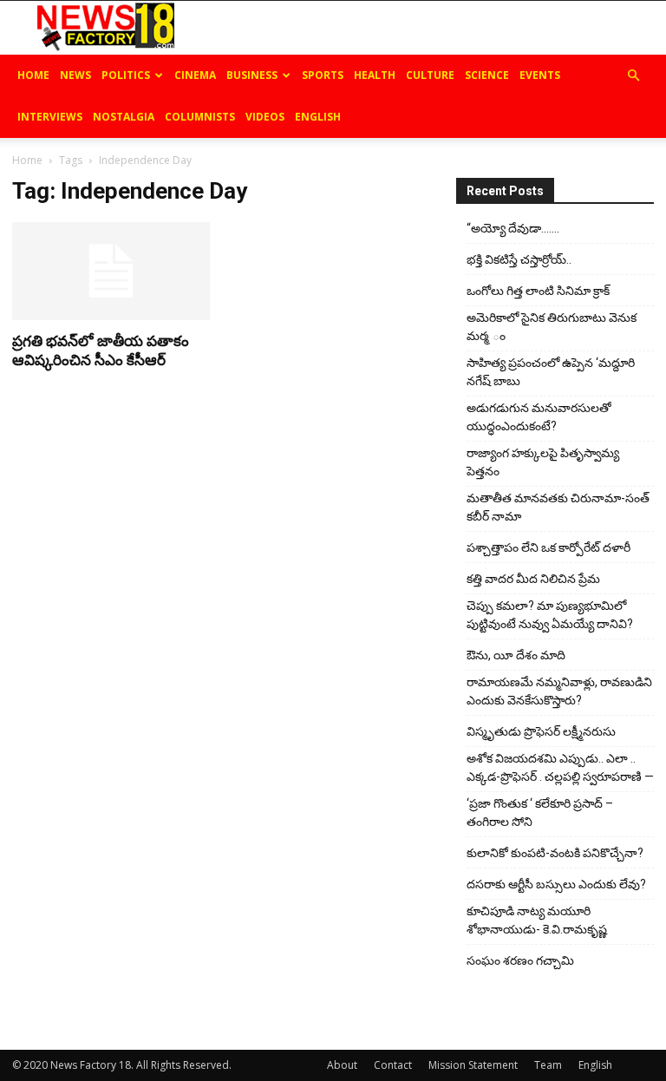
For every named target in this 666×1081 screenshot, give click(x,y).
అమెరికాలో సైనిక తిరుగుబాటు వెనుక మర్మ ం (552, 327)
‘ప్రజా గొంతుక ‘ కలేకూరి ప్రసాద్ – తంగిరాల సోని (540, 812)
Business (252, 75)
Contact (393, 1065)
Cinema (195, 75)
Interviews (49, 116)
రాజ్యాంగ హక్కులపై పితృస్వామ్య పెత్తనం (543, 462)
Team (548, 1065)
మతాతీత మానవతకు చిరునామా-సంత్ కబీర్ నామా (558, 507)
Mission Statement (473, 1065)
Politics (125, 75)
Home (33, 75)
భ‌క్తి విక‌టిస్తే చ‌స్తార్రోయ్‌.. (519, 259)
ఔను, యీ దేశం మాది (516, 655)
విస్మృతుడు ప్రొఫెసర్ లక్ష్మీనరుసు (541, 731)
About (342, 1065)
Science (487, 75)
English (318, 116)
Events (539, 75)
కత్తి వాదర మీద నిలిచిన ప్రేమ (533, 579)
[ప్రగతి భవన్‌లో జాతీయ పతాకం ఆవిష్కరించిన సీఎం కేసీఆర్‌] (111, 271)
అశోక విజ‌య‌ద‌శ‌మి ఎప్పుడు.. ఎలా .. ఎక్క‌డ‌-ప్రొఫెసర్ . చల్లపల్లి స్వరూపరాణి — (560, 767)
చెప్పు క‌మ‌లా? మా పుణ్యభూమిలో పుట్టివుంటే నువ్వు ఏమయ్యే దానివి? (550, 615)
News (75, 75)
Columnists (200, 116)
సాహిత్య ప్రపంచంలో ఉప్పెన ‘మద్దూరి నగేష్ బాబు (551, 372)
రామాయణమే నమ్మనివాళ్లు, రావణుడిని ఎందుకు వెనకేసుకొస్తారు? (559, 691)
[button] (633, 76)
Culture (430, 75)
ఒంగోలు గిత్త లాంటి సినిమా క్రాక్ (538, 291)
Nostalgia (123, 116)
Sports (322, 75)
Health (374, 75)
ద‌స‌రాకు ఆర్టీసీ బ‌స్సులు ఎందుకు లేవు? (556, 884)
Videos (264, 116)
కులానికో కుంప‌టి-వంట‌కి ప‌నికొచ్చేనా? (555, 853)
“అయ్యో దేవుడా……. (513, 228)
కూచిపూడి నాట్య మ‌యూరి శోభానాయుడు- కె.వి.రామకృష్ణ (537, 920)
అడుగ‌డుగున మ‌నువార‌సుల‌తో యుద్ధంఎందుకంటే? (539, 417)
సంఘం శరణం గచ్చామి (520, 960)
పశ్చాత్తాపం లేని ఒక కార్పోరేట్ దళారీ (548, 547)
